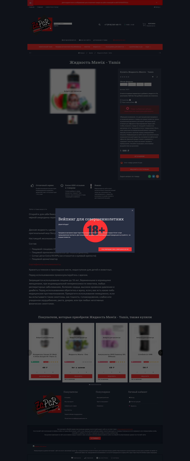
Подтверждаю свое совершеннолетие (115, 249)
